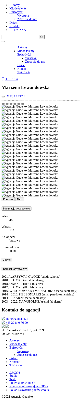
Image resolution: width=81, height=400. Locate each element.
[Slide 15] (62, 100)
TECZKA (19, 29)
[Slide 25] (22, 104)
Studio (13, 375)
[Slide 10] (42, 100)
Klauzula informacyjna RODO (28, 386)
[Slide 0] (3, 100)
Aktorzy (14, 5)
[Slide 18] (73, 100)
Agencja (14, 372)
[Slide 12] (50, 100)
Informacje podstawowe (16, 208)
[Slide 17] (70, 100)
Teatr (12, 379)
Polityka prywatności (22, 382)
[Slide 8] (34, 100)
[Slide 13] (54, 100)
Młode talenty (18, 8)
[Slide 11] (46, 100)
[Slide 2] (11, 100)
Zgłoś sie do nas (27, 19)
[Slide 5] (22, 100)
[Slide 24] (18, 104)
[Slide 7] (30, 100)
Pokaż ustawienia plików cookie (29, 390)
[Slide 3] (15, 100)
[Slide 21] (7, 104)
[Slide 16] (66, 100)
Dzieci (13, 22)
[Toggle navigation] (3, 41)
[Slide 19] (77, 100)
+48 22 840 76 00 (16, 322)
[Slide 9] (38, 100)
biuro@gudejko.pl (16, 318)
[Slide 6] (26, 100)
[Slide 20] (3, 104)
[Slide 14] (58, 100)
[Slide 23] (15, 104)
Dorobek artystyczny (15, 268)
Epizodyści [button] (16, 12)
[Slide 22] (11, 104)
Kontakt (14, 26)
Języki (7, 259)
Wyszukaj (23, 15)
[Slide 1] (7, 100)
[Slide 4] (18, 100)
